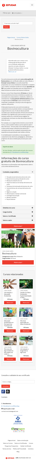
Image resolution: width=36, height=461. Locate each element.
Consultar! (6, 386)
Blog (18, 451)
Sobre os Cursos (8, 443)
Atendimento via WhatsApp (20, 152)
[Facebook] (3, 391)
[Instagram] (8, 391)
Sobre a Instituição (22, 440)
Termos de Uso (6, 449)
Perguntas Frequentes (11, 446)
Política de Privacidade (19, 449)
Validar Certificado (25, 446)
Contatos (31, 449)
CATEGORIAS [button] (17, 13)
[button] (18, 172)
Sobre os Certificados (20, 443)
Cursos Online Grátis (23, 37)
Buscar (6, 27)
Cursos (31, 443)
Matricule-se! (12, 71)
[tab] (18, 172)
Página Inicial (11, 37)
